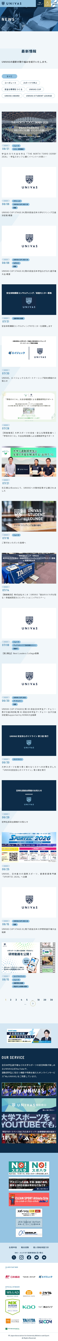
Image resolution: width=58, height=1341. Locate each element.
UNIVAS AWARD (12, 95)
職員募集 (25, 1247)
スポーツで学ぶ (30, 82)
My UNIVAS (47, 5)
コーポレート (10, 82)
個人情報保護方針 (41, 1247)
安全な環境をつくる (13, 89)
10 (38, 999)
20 (45, 999)
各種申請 (13, 1247)
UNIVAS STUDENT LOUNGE (39, 95)
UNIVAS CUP (35, 89)
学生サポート (39, 3)
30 (51, 999)
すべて (9, 76)
